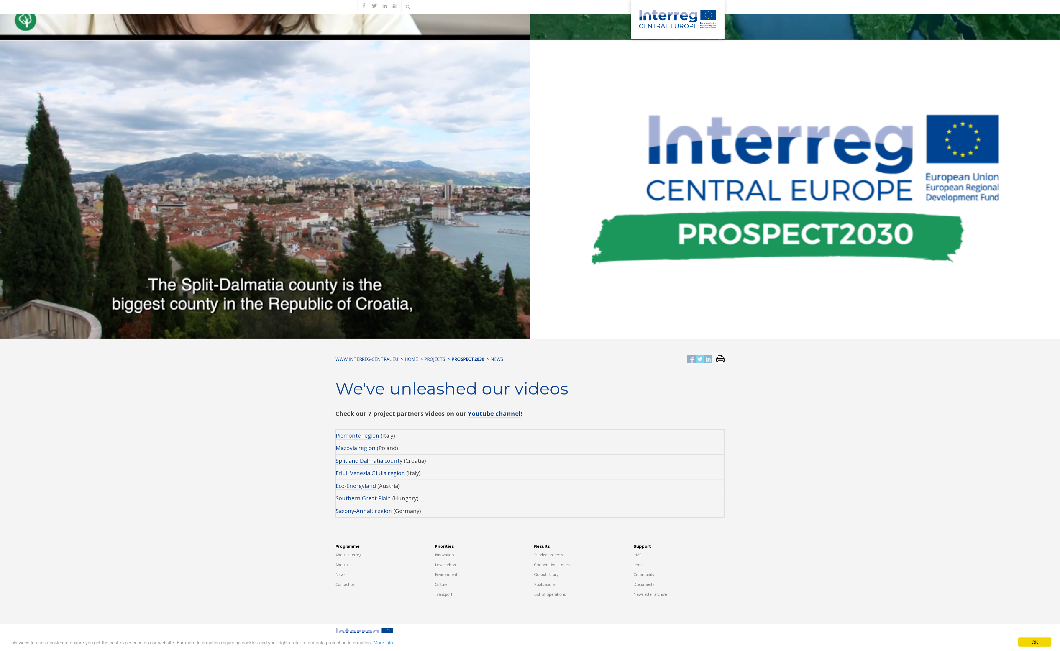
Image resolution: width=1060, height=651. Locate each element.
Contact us (345, 584)
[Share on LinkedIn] (708, 359)
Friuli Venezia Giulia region (370, 473)
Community (644, 574)
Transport (443, 594)
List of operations (550, 594)
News (497, 359)
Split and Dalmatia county (369, 460)
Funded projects (548, 554)
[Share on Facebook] (691, 359)
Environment (446, 574)
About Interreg (348, 554)
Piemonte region (357, 435)
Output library (546, 574)
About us (343, 564)
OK (1035, 642)
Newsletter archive (650, 594)
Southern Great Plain (363, 498)
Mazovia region (355, 448)
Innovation (444, 554)
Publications (545, 584)
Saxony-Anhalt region (364, 511)
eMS (638, 554)
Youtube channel (494, 413)
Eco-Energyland (356, 485)
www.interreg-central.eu (366, 359)
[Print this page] (718, 359)
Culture (441, 584)
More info (383, 642)
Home (411, 359)
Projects (434, 359)
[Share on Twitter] (700, 359)
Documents (644, 584)
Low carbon (445, 564)
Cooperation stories (552, 564)
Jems (638, 564)
